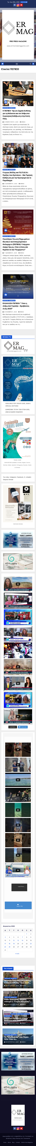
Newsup (18, 1138)
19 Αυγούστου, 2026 (12, 1023)
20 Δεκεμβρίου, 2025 (11, 183)
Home (4, 1142)
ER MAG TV (7, 1013)
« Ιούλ (17, 953)
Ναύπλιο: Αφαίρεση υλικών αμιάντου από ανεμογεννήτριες (17, 1019)
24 (5, 947)
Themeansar (26, 1138)
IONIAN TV (13, 1013)
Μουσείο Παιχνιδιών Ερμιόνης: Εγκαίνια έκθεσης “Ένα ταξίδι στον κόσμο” (17, 982)
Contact (18, 1142)
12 (13, 940)
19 (14, 943)
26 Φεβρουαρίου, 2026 (11, 122)
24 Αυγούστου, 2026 (12, 985)
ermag (23, 122)
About (9, 1142)
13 (18, 940)
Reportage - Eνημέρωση (9, 107)
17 (5, 943)
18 (9, 943)
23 (31, 943)
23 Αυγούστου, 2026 (12, 1004)
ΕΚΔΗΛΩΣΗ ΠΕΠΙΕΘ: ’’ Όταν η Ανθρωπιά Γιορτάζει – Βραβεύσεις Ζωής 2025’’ (16, 306)
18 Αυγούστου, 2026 (12, 1042)
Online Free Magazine (27, 1142)
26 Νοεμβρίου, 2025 (10, 312)
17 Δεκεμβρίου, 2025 (10, 253)
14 (22, 940)
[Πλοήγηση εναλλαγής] (17, 64)
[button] (30, 64)
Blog (13, 1142)
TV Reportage (8, 1016)
